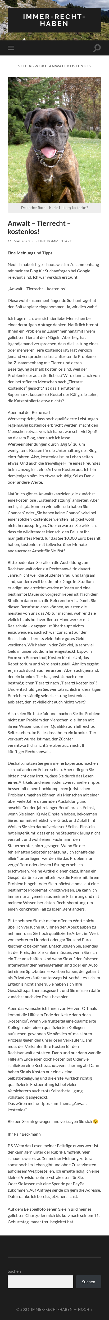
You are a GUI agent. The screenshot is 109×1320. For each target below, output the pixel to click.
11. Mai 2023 (19, 241)
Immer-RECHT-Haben (54, 19)
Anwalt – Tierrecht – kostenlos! (39, 227)
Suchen (14, 1271)
